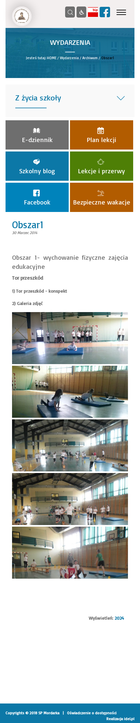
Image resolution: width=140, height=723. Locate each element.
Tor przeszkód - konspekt (41, 291)
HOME (51, 58)
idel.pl (129, 718)
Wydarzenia (69, 58)
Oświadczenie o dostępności (92, 712)
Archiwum (90, 58)
